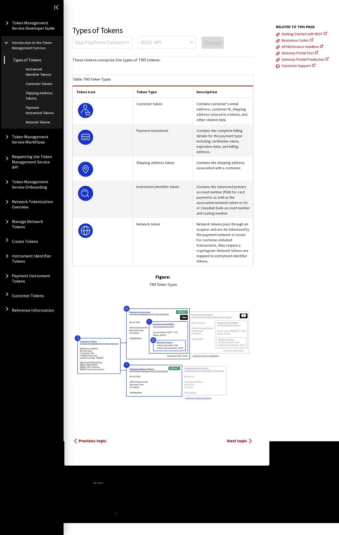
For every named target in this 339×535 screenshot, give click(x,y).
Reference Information (33, 310)
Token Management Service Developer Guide (33, 25)
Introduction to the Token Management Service (32, 45)
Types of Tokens (27, 60)
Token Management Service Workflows (30, 139)
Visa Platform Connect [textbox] (100, 42)
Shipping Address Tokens (39, 96)
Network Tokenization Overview (32, 204)
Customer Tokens (39, 83)
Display (212, 42)
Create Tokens (25, 241)
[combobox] (102, 42)
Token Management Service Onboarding (30, 184)
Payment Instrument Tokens (40, 110)
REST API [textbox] (151, 42)
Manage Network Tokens (27, 224)
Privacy (107, 513)
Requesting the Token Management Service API (32, 162)
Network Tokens (38, 122)
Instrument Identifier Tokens (38, 72)
